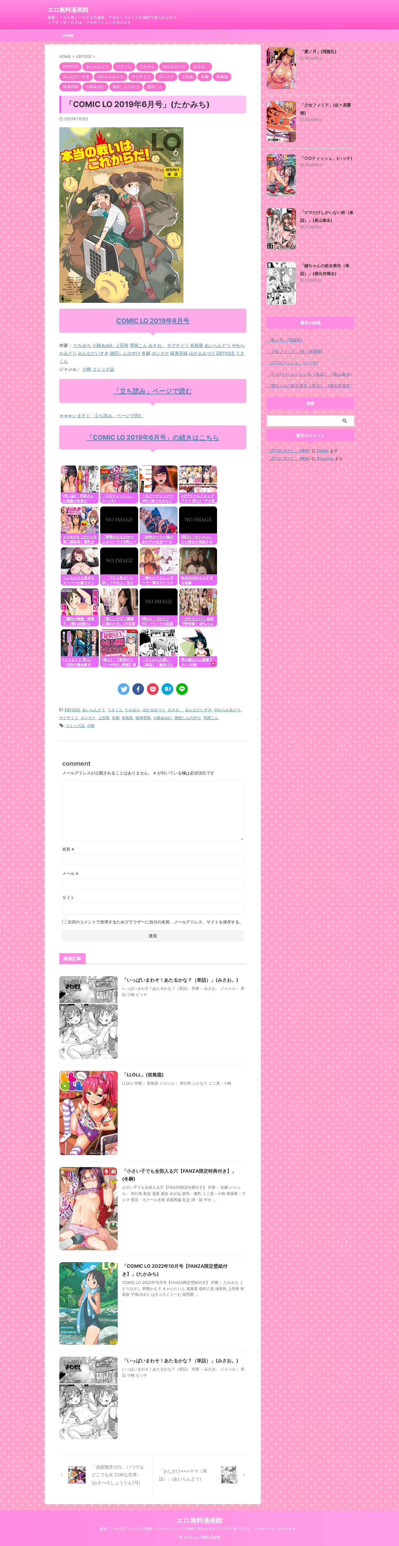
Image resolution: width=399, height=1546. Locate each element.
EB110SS (225, 353)
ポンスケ (160, 353)
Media (323, 450)
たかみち (82, 345)
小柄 (86, 369)
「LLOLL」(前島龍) (143, 1075)
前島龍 (196, 345)
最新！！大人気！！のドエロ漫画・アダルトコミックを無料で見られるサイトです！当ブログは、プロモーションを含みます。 (199, 1528)
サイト (68, 897)
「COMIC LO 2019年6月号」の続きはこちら (152, 437)
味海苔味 (179, 353)
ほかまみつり (202, 353)
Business (325, 458)
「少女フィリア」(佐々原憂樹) (295, 351)
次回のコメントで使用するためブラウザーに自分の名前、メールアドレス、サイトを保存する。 (155, 921)
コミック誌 (103, 369)
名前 (68, 848)
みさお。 (157, 345)
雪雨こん (138, 345)
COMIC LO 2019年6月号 (153, 320)
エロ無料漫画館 (68, 9)
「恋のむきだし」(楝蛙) (288, 450)
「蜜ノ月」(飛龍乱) (318, 51)
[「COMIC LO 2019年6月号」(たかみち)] (167, 689)
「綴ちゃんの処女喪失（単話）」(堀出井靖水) (309, 385)
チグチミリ (178, 345)
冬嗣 (146, 353)
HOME (68, 35)
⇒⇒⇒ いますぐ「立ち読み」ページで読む (101, 415)
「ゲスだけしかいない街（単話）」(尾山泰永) (309, 374)
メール (70, 873)
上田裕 (122, 345)
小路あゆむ (103, 345)
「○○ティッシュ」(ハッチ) (326, 158)
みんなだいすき (93, 353)
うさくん (115, 709)
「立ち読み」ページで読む (152, 391)
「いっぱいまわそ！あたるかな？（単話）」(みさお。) (180, 980)
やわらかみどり (227, 709)
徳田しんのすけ (125, 353)
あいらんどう (217, 345)
